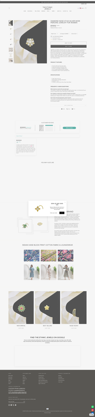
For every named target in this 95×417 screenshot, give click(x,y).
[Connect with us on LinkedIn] (92, 413)
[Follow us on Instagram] (92, 410)
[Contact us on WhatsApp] (92, 406)
